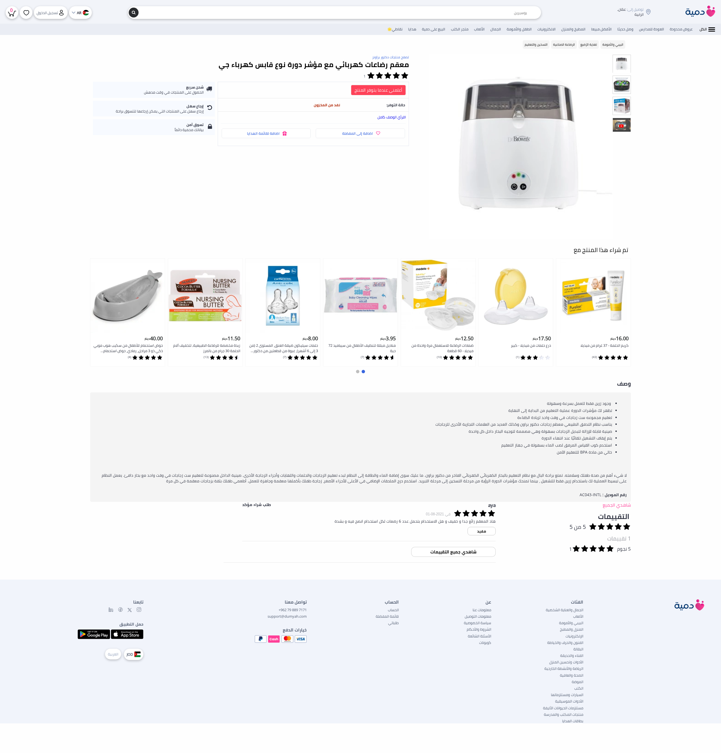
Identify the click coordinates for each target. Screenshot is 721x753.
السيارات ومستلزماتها (567, 694)
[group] (622, 63)
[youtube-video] (622, 127)
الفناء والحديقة (571, 655)
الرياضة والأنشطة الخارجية (563, 668)
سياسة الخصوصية (477, 622)
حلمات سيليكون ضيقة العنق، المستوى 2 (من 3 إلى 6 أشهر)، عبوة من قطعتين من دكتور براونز (283, 348)
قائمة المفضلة (387, 616)
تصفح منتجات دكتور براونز (390, 57)
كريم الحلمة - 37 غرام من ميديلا (604, 345)
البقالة (578, 649)
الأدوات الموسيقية (569, 701)
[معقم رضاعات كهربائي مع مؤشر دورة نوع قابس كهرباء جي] (521, 146)
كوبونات (485, 642)
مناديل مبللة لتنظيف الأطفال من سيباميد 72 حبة (362, 348)
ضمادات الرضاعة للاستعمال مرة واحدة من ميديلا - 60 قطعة (442, 348)
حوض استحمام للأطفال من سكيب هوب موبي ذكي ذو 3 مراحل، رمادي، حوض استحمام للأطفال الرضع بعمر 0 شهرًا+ (128, 348)
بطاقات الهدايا (572, 720)
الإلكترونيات (574, 636)
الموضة (577, 681)
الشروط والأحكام (479, 629)
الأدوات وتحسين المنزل (566, 661)
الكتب (578, 688)
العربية (113, 654)
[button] (363, 371)
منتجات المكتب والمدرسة (563, 714)
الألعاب (578, 616)
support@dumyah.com (287, 616)
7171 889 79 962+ (293, 609)
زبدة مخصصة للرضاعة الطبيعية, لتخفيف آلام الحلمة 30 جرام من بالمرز (206, 348)
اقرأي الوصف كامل (391, 117)
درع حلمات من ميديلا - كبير (531, 345)
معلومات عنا (482, 609)
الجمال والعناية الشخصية (564, 609)
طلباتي (393, 622)
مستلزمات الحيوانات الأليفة (563, 707)
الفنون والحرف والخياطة (565, 642)
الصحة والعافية (571, 675)
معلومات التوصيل (478, 616)
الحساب (393, 609)
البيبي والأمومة (571, 622)
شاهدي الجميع (617, 505)
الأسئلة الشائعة (479, 636)
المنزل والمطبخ (571, 629)
